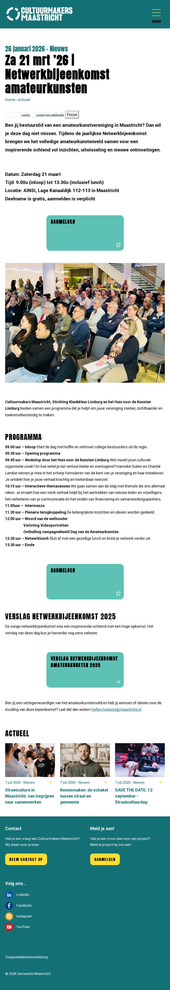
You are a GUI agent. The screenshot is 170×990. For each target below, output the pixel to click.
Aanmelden (104, 859)
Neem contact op (26, 859)
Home (10, 99)
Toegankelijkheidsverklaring (26, 957)
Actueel (24, 99)
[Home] (41, 14)
